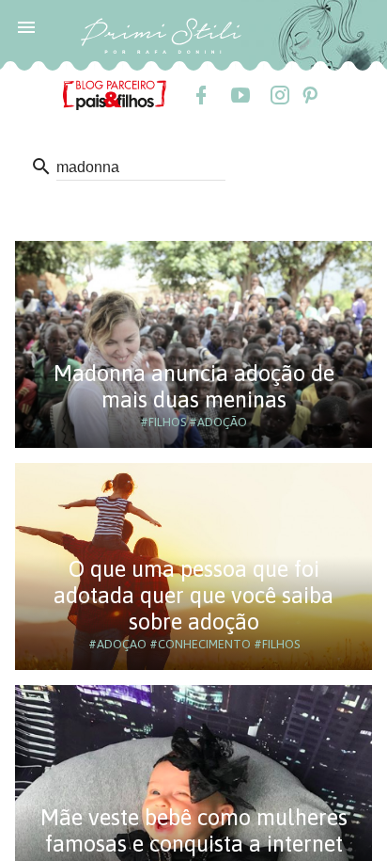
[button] (26, 26)
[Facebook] (200, 95)
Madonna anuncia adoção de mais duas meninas (194, 386)
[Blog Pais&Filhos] (114, 94)
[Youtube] (239, 95)
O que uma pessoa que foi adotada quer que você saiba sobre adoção (193, 595)
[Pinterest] (309, 95)
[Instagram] (279, 95)
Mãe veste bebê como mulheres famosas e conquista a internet (194, 830)
